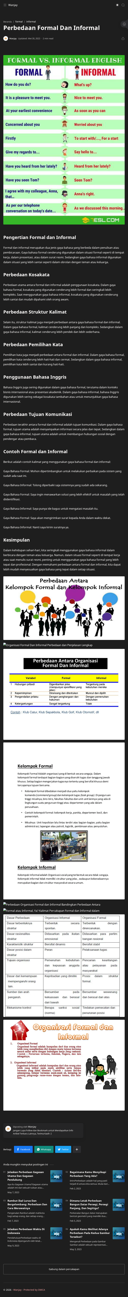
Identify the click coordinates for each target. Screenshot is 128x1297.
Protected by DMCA (34, 1289)
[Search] (123, 4)
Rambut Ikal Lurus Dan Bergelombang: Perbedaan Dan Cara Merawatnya (27, 1204)
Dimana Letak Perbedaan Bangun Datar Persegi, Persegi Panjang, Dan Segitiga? (89, 1204)
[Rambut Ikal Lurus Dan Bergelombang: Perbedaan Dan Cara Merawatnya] (56, 1205)
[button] (117, 4)
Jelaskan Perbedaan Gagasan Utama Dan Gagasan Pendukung (26, 1175)
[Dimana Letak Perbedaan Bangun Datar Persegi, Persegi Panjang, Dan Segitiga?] (119, 1205)
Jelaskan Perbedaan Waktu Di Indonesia (26, 1231)
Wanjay (13, 5)
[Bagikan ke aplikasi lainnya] (77, 1149)
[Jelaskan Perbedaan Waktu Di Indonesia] (56, 1233)
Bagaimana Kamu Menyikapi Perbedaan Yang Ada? (88, 1174)
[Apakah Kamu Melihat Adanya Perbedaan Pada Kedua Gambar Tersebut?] (119, 1233)
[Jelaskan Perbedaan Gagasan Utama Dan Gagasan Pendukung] (56, 1176)
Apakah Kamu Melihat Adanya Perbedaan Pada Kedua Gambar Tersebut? (90, 1232)
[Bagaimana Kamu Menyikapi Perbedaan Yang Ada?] (119, 1176)
